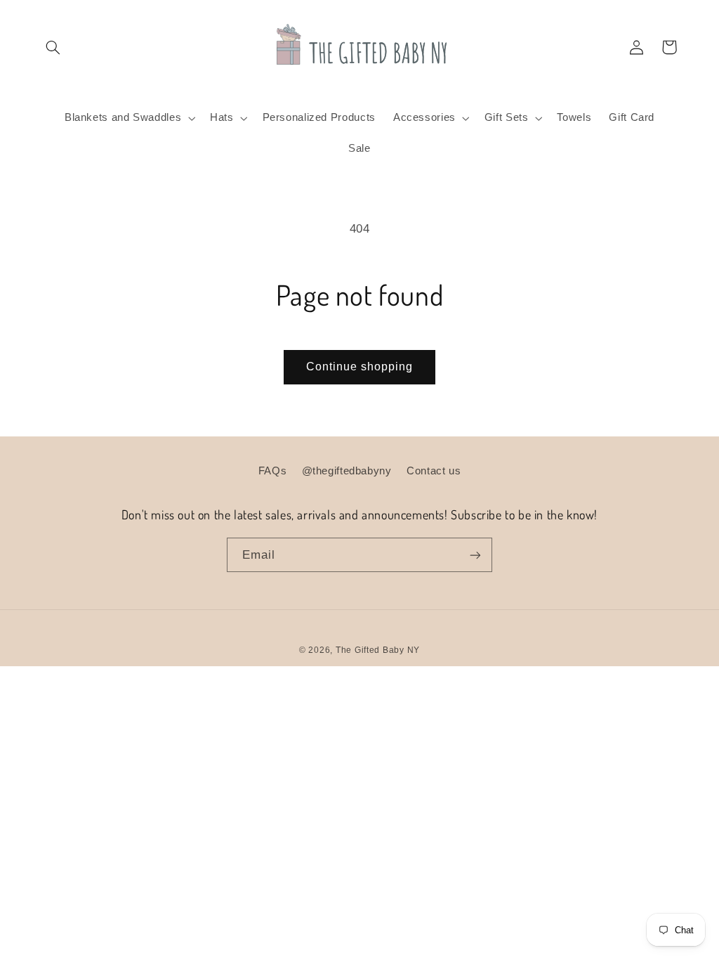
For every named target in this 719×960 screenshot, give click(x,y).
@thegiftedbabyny (347, 470)
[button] (53, 47)
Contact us (434, 470)
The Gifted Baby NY (378, 650)
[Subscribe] (475, 555)
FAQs (272, 470)
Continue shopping (360, 366)
